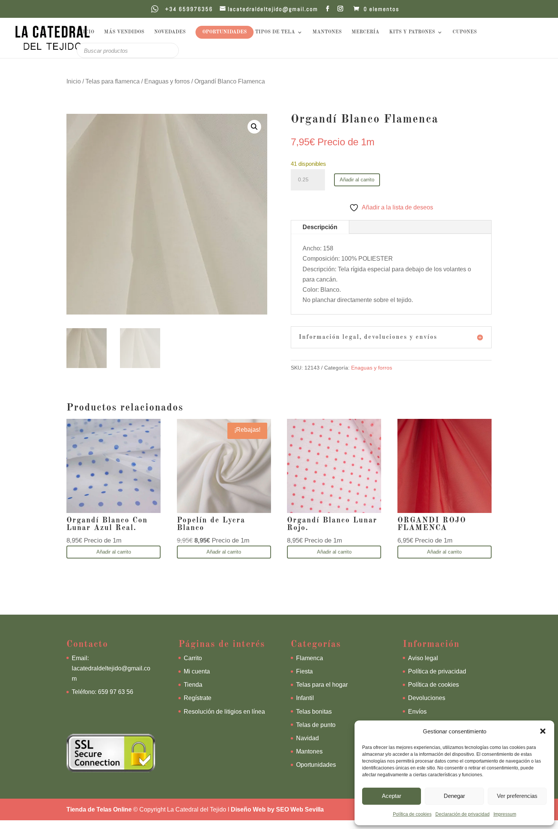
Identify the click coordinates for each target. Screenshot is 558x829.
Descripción (320, 227)
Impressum (504, 814)
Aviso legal (423, 658)
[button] (543, 731)
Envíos (417, 711)
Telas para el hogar (322, 684)
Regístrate (197, 698)
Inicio (73, 81)
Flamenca (309, 658)
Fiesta (304, 671)
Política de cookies (412, 814)
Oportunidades (316, 764)
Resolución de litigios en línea (224, 711)
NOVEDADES (170, 32)
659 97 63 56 (115, 692)
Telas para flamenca (112, 81)
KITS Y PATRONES (412, 32)
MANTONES (327, 32)
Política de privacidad (437, 671)
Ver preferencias (517, 796)
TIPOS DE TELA (275, 32)
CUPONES (464, 32)
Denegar (454, 796)
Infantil (305, 698)
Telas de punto (316, 725)
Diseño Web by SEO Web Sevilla (277, 809)
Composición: (321, 258)
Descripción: (319, 269)
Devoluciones (426, 698)
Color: (311, 289)
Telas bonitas (314, 711)
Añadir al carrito (357, 179)
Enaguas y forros (167, 81)
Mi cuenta (197, 671)
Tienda (193, 684)
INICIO (85, 32)
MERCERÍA (365, 32)
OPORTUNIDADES (224, 32)
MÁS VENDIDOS (124, 32)
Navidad (307, 738)
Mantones (309, 751)
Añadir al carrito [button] (113, 552)
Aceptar (391, 796)
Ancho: (312, 248)
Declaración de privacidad (462, 814)
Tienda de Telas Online (99, 809)
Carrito (193, 658)
